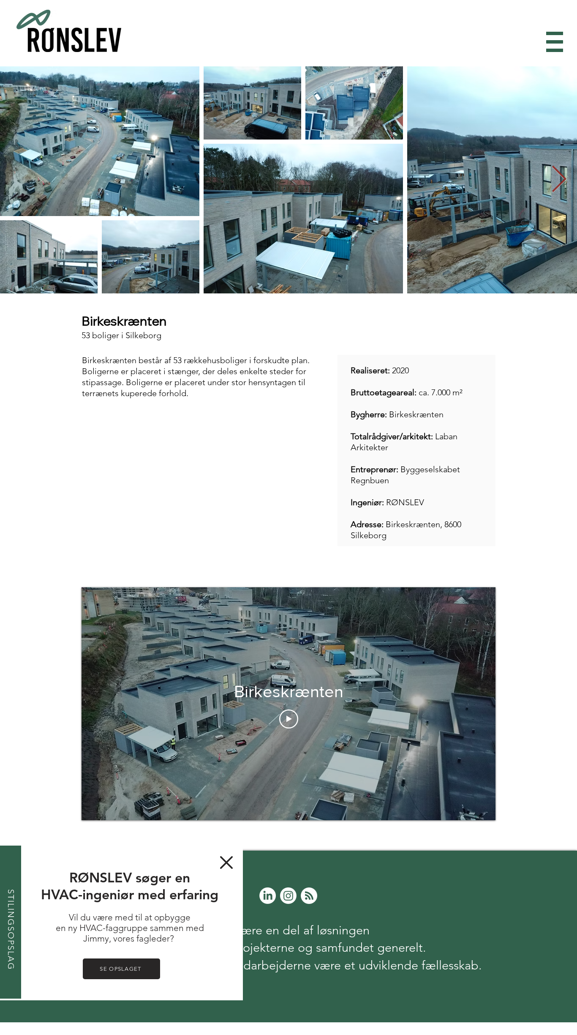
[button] (226, 862)
